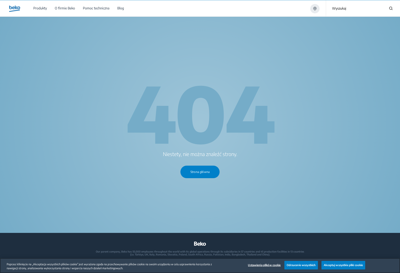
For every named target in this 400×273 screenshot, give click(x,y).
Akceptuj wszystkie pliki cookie (343, 265)
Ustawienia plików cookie (264, 265)
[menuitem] (40, 8)
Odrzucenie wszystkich (301, 265)
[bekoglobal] (14, 9)
